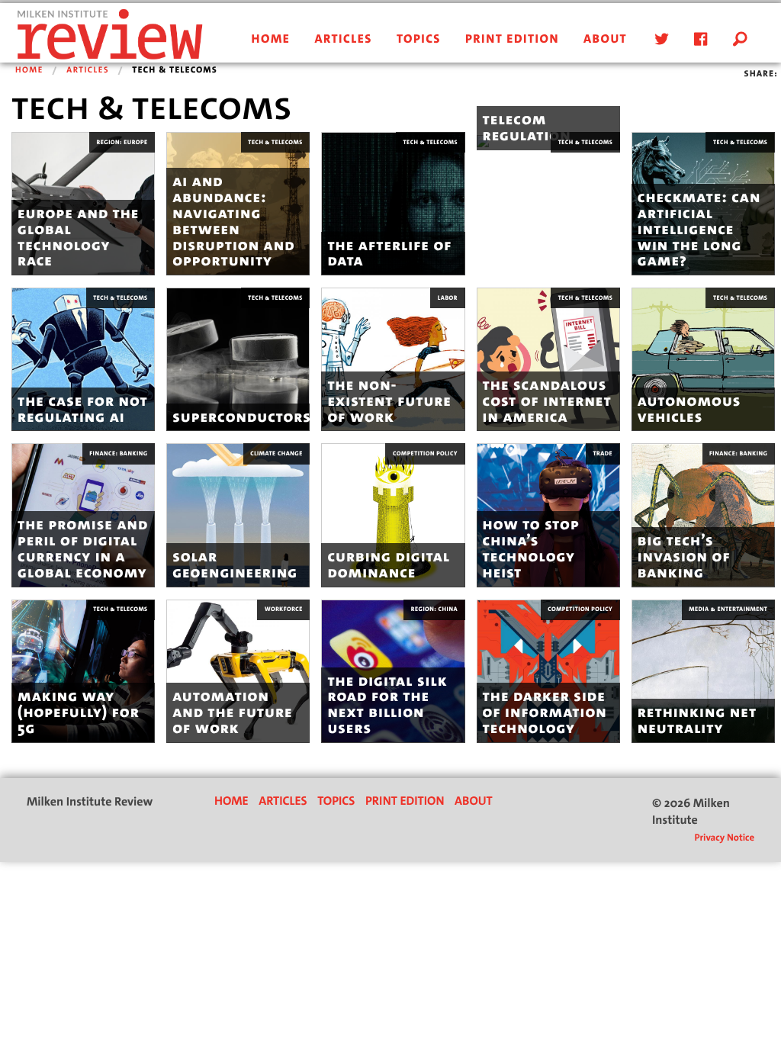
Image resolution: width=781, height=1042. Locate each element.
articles (343, 39)
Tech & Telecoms (275, 142)
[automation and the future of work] (238, 671)
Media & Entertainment (728, 609)
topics (419, 39)
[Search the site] (740, 39)
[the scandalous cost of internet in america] (548, 359)
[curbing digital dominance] (392, 515)
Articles (87, 70)
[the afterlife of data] (392, 203)
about (605, 39)
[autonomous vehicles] (703, 359)
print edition (512, 39)
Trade (603, 453)
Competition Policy (425, 453)
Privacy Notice (724, 837)
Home (29, 70)
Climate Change (276, 453)
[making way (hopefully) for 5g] (83, 671)
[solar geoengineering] (238, 515)
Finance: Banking (118, 453)
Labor (448, 298)
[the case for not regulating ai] (83, 359)
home (271, 39)
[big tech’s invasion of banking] (703, 515)
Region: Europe (122, 142)
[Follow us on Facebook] (698, 39)
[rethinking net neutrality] (703, 671)
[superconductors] (238, 359)
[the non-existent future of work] (392, 359)
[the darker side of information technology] (548, 671)
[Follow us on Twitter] (659, 39)
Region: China (434, 609)
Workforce (284, 609)
